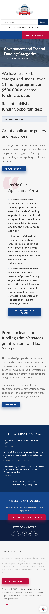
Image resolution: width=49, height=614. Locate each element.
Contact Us (7, 604)
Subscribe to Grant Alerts (26, 517)
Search (43, 22)
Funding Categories (19, 59)
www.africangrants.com (32, 589)
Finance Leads (34, 27)
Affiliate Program (17, 27)
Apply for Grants (36, 35)
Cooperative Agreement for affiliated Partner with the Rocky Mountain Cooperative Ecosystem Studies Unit (23, 469)
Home (6, 59)
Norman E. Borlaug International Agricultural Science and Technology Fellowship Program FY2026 (23, 455)
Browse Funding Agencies (24, 481)
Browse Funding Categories (24, 485)
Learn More (10, 405)
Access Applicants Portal (24, 311)
